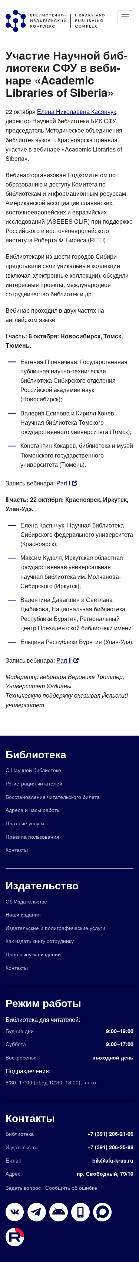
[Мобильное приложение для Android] (80, 1212)
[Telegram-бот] (58, 1212)
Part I (63, 483)
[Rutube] (15, 1237)
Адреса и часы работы (33, 809)
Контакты (17, 849)
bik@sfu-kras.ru (112, 1160)
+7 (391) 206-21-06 (110, 1133)
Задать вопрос (23, 1187)
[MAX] (102, 1212)
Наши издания (23, 914)
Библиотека (36, 754)
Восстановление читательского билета (53, 796)
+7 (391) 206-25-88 (110, 1147)
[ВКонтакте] (15, 1212)
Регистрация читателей (34, 783)
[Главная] (59, 21)
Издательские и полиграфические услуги (55, 927)
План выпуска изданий (33, 954)
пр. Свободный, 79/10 (105, 1173)
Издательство (42, 885)
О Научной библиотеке (33, 770)
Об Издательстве (26, 901)
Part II (64, 660)
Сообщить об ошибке (71, 1187)
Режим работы (43, 1002)
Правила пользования (32, 836)
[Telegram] (36, 1212)
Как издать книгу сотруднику (40, 940)
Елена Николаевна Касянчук (76, 111)
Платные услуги (25, 823)
